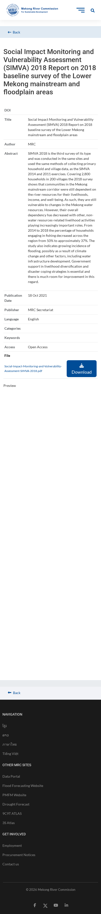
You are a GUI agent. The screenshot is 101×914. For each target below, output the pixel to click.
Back (15, 32)
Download (82, 372)
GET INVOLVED (14, 834)
